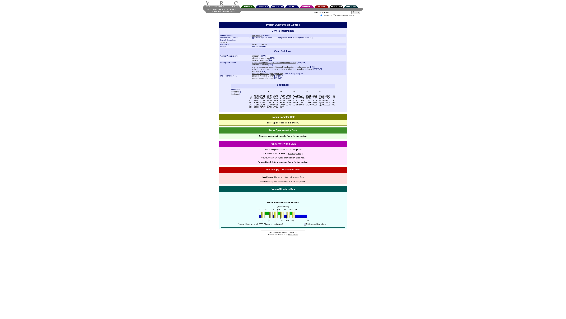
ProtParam (235, 94)
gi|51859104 (257, 35)
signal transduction (260, 65)
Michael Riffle (293, 235)
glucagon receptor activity (263, 76)
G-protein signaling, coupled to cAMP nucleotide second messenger (281, 67)
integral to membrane (261, 58)
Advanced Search (347, 15)
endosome (256, 56)
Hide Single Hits (294, 154)
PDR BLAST (235, 92)
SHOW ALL (224, 42)
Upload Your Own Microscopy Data (289, 177)
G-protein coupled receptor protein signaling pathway (274, 62)
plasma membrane (260, 60)
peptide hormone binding (262, 78)
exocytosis (256, 71)
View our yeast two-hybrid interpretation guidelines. (283, 158)
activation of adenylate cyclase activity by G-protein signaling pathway (282, 69)
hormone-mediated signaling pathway (267, 74)
